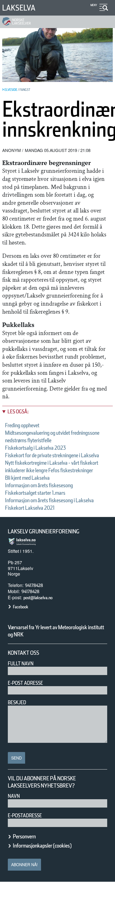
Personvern (24, 836)
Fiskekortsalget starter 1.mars (35, 492)
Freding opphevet (22, 425)
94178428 (34, 585)
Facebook (20, 606)
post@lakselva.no (37, 597)
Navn (14, 796)
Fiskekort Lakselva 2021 (29, 507)
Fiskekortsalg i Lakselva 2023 (35, 447)
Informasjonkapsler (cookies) (42, 845)
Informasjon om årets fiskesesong (39, 485)
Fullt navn (20, 663)
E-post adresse (25, 683)
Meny (93, 5)
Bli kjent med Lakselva (27, 477)
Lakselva (18, 8)
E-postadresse (25, 815)
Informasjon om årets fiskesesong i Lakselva (49, 500)
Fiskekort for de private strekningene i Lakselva (52, 455)
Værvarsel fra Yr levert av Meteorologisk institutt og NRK (56, 631)
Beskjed (17, 702)
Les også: (18, 411)
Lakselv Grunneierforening (43, 531)
